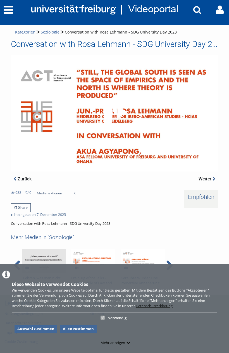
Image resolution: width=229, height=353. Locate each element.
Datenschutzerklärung (154, 305)
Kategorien (25, 32)
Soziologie (50, 32)
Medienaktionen (49, 193)
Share (22, 207)
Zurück (24, 179)
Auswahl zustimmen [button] (35, 328)
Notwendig (117, 317)
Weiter (206, 179)
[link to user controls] (219, 10)
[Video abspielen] (114, 113)
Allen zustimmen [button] (78, 328)
